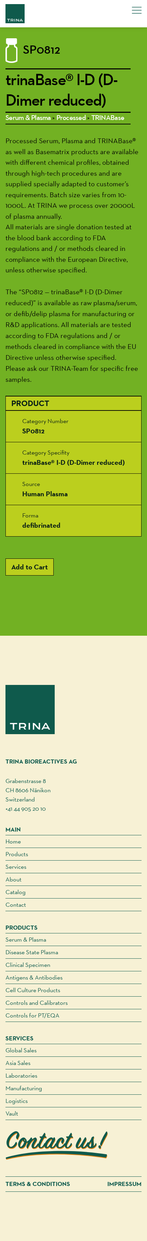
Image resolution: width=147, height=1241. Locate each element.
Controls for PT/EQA (32, 1015)
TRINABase (107, 118)
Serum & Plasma (28, 118)
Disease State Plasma (31, 952)
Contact (15, 904)
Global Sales (21, 1050)
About (13, 879)
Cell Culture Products (32, 990)
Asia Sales (17, 1063)
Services (15, 867)
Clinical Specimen (27, 965)
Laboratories (21, 1075)
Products (16, 854)
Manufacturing (23, 1088)
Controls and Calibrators (36, 1003)
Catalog (15, 892)
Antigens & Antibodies (34, 977)
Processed (71, 118)
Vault (11, 1113)
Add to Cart (29, 567)
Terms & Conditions (37, 1184)
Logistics (16, 1101)
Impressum (124, 1184)
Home (13, 841)
